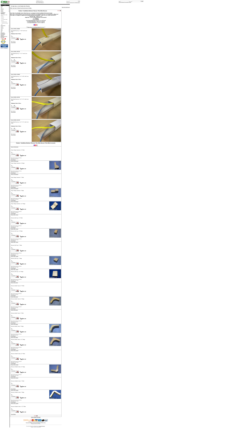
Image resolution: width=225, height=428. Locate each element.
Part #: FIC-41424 (14, 296)
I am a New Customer (128, 2)
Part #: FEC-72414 (14, 242)
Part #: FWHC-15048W (15, 74)
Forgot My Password (122, 2)
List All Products (3, 33)
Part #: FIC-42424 (14, 324)
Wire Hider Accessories (50, 143)
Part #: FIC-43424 (14, 337)
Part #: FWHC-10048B (15, 28)
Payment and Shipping (37, 422)
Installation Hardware (3, 13)
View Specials (3, 34)
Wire (1, 31)
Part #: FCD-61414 (14, 146)
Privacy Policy (43, 422)
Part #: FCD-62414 (14, 174)
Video (2, 30)
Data (1, 7)
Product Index (3, 32)
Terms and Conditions (29, 422)
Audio (2, 6)
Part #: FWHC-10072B (15, 51)
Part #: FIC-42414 (14, 310)
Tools (2, 29)
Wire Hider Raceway (42, 10)
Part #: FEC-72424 (14, 256)
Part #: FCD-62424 (14, 188)
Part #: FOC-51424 (14, 364)
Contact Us (2, 35)
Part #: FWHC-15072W (15, 120)
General (2, 11)
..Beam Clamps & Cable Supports (4, 15)
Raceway (35, 10)
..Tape (2, 24)
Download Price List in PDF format (4, 37)
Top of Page (13, 42)
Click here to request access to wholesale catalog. (73, 2)
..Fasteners (2, 18)
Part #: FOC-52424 (14, 390)
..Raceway (2, 20)
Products (20, 10)
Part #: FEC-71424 (14, 229)
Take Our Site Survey (66, 7)
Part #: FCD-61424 (14, 161)
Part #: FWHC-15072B (15, 97)
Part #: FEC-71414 (14, 214)
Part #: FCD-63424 (14, 201)
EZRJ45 (2, 10)
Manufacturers (3, 25)
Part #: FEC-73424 (14, 269)
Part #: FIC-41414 (14, 282)
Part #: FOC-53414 (14, 403)
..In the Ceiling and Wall (4, 19)
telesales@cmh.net (42, 426)
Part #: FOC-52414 (14, 377)
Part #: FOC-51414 (14, 350)
